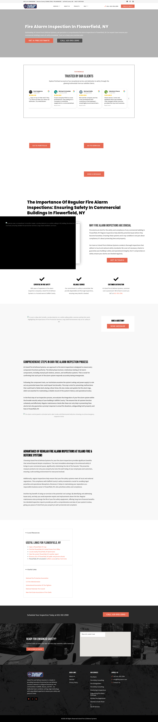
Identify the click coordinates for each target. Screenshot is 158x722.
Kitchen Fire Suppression (97, 698)
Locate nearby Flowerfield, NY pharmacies (42, 552)
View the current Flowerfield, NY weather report (44, 554)
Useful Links (32, 569)
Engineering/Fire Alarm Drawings (97, 694)
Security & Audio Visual (97, 702)
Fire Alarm (93, 677)
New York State (62, 559)
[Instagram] (130, 1)
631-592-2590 (118, 293)
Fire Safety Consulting (97, 680)
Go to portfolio (40, 145)
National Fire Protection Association (37, 578)
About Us (67, 6)
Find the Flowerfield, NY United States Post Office (44, 549)
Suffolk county (51, 559)
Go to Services (93, 145)
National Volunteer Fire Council (35, 589)
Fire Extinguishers (95, 683)
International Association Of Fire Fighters (38, 585)
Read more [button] (34, 105)
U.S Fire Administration (33, 582)
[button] (128, 98)
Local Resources (34, 533)
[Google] (133, 1)
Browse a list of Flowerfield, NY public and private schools (47, 556)
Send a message (94, 174)
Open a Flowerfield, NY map (37, 547)
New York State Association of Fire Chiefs (39, 592)
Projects (77, 6)
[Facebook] (127, 1)
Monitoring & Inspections (98, 690)
